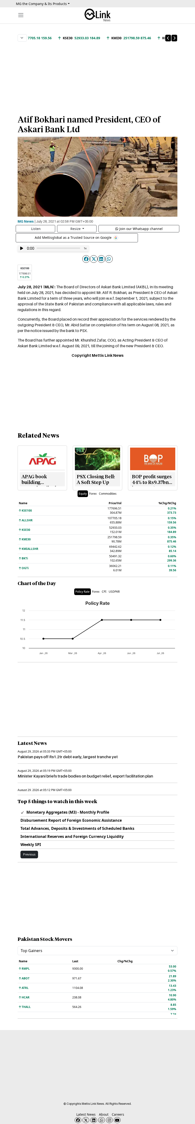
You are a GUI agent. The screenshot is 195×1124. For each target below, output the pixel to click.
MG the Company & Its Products (41, 3)
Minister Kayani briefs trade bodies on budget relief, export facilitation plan (85, 776)
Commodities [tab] (108, 494)
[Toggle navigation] (21, 15)
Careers (118, 1114)
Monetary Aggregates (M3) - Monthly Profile (67, 812)
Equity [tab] (83, 494)
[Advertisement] (97, 76)
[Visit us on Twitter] (86, 1120)
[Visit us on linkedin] (93, 1120)
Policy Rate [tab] (82, 592)
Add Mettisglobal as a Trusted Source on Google (73, 237)
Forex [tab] (93, 494)
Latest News (86, 1114)
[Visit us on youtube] (117, 1120)
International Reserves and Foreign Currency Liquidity (72, 836)
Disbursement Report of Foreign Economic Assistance (71, 820)
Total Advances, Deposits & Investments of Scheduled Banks (77, 828)
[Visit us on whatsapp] (101, 1120)
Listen (36, 228)
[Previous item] (168, 38)
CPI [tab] (104, 592)
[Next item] (174, 38)
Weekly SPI (30, 844)
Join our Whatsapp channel (141, 228)
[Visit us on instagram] (109, 1120)
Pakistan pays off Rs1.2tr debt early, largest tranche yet (68, 756)
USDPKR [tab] (114, 592)
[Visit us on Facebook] (78, 1120)
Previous (29, 854)
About (103, 1114)
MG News (26, 221)
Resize (76, 228)
